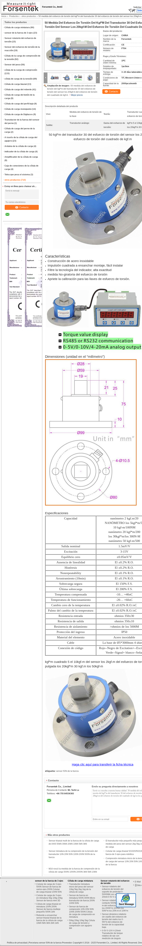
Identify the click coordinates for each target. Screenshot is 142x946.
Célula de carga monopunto (18, 109)
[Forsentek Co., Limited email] (9, 217)
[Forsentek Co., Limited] (45, 77)
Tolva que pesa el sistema (17, 174)
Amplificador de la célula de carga (21, 157)
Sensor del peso (12, 64)
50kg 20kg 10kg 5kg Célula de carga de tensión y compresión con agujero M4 (82, 924)
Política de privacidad (17, 943)
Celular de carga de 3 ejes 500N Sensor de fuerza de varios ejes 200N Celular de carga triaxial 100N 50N (49, 888)
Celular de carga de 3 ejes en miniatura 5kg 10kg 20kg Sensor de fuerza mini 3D (49, 898)
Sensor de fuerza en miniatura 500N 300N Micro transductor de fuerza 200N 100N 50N (82, 899)
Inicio (3, 16)
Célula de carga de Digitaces (19, 114)
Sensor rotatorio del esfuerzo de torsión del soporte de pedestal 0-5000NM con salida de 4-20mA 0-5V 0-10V (114, 891)
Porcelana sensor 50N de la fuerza (45, 943)
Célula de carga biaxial (16, 84)
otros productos (28, 16)
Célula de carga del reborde (18, 89)
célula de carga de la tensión (19, 79)
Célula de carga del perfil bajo (19, 103)
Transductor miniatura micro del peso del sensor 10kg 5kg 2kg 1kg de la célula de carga (81, 888)
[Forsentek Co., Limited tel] (17, 218)
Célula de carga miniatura (17, 27)
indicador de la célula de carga (19, 151)
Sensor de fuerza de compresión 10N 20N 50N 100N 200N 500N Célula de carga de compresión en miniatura (82, 911)
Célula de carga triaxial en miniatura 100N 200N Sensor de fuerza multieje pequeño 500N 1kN (48, 908)
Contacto (23, 207)
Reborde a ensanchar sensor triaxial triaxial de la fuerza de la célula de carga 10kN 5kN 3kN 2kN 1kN (49, 919)
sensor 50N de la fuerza (67, 771)
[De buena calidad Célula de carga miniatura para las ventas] (42, 330)
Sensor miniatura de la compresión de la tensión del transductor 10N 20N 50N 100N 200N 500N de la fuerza (73, 854)
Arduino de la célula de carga (19, 146)
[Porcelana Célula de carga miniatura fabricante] (20, 6)
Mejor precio (77, 95)
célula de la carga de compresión (21, 70)
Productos (14, 16)
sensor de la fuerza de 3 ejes (19, 33)
